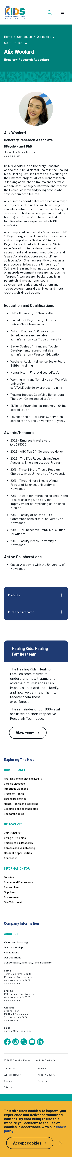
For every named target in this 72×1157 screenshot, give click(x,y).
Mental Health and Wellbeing (21, 803)
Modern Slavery (46, 1074)
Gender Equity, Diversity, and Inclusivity (28, 962)
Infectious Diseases (16, 788)
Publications (11, 952)
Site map (9, 1087)
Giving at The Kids (15, 837)
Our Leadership (13, 947)
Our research (15, 770)
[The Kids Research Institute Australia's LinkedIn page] (40, 1041)
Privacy (42, 1068)
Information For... (18, 868)
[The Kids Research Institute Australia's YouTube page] (32, 1041)
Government (11, 897)
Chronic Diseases (14, 783)
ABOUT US (11, 934)
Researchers (12, 887)
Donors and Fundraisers (18, 882)
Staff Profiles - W (15, 42)
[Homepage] (14, 12)
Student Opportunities (18, 853)
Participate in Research (18, 842)
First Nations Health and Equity (23, 778)
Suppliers (10, 892)
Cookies (8, 1080)
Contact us (24, 36)
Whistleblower (12, 1074)
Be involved (13, 824)
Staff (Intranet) (13, 902)
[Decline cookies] (60, 1143)
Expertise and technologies (21, 808)
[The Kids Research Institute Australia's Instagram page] (15, 1041)
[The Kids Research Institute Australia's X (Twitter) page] (23, 1041)
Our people (44, 36)
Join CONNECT (13, 832)
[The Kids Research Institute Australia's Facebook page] (7, 1041)
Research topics (14, 813)
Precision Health (14, 793)
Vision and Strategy (16, 942)
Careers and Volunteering (19, 848)
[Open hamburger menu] (62, 12)
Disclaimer (10, 1068)
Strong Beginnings (15, 798)
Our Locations (12, 957)
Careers (42, 1080)
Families (9, 877)
